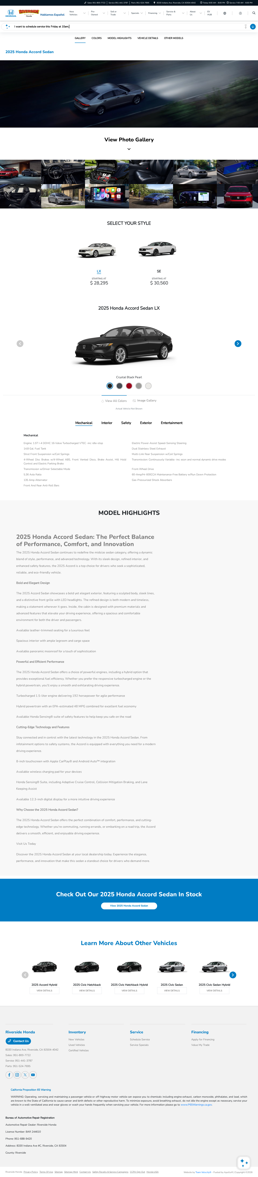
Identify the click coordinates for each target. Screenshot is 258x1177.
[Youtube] (33, 1075)
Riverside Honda (13, 1171)
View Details (44, 990)
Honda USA (153, 1171)
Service (136, 1032)
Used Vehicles (77, 1045)
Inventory (77, 1032)
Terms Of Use (46, 1171)
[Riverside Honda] (22, 13)
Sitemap (59, 1171)
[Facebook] (9, 1075)
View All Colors (115, 401)
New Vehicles (76, 1039)
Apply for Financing (202, 1039)
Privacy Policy (31, 1171)
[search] (254, 13)
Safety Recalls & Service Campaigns (110, 1171)
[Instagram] (17, 1075)
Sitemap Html (71, 1171)
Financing (200, 1032)
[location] (154, 3)
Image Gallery (146, 400)
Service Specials (139, 1045)
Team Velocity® (203, 1172)
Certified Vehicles (79, 1050)
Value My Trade (200, 1045)
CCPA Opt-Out (137, 1171)
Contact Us (20, 1041)
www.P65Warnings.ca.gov (196, 1104)
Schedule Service (140, 1039)
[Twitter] (25, 1075)
